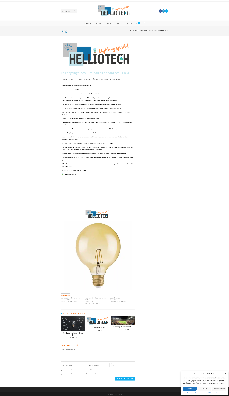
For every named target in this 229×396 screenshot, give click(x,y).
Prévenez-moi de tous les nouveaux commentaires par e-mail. (82, 370)
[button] (225, 373)
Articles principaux (102, 79)
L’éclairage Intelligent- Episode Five (73, 334)
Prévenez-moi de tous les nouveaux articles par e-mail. (80, 374)
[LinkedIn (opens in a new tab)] (163, 11)
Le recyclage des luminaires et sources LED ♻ (156, 30)
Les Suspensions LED (98, 328)
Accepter (189, 388)
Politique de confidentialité (204, 392)
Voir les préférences (219, 388)
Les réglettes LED (115, 298)
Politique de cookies (192, 392)
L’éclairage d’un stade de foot (123, 327)
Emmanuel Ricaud (69, 79)
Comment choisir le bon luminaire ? (71, 298)
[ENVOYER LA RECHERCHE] (75, 11)
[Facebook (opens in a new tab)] (160, 11)
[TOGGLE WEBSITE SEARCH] (144, 23)
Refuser (204, 388)
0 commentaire (117, 79)
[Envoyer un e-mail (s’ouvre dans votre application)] (166, 11)
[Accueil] (130, 30)
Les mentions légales (217, 392)
